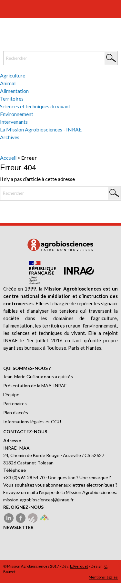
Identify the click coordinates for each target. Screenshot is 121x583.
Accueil (8, 158)
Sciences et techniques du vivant (35, 106)
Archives (9, 137)
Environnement (16, 114)
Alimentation (14, 91)
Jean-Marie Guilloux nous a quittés (38, 376)
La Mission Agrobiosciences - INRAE (41, 129)
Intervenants (14, 122)
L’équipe (11, 394)
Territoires (12, 98)
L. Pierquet (79, 566)
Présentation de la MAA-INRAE (35, 385)
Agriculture (12, 75)
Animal (7, 83)
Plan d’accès (15, 412)
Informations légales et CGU (32, 421)
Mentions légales (103, 577)
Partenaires (15, 403)
